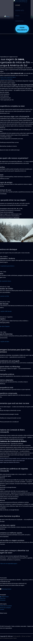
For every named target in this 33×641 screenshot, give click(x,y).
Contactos (2, 600)
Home (17, 5)
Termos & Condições (5, 607)
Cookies (2, 609)
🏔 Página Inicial (4, 596)
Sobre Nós (19, 10)
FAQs (17, 16)
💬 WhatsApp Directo (5, 589)
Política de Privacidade (6, 606)
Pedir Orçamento (22, 29)
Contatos (19, 21)
